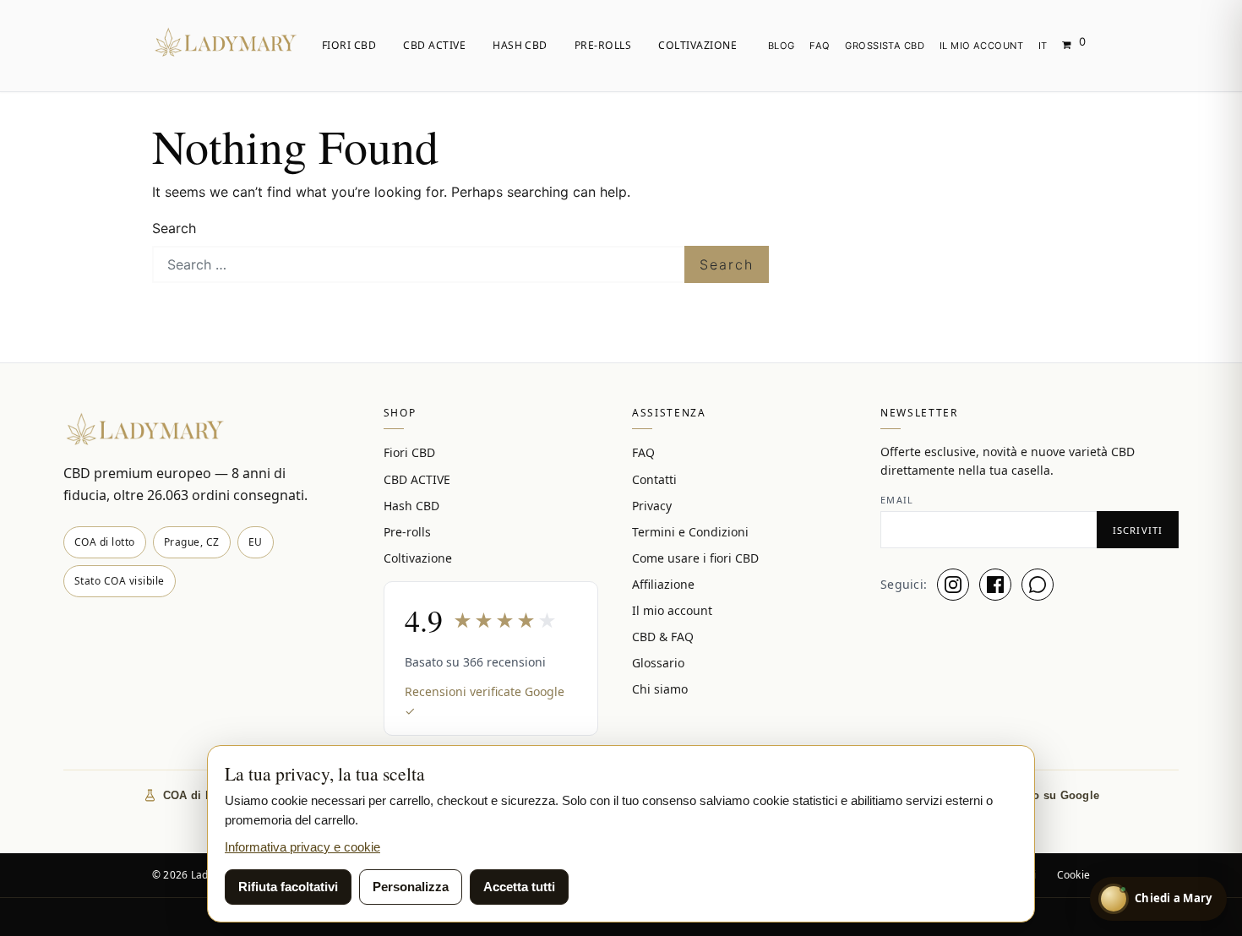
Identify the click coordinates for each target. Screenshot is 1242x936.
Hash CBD (520, 45)
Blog (781, 46)
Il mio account (981, 46)
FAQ (819, 46)
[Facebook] (995, 585)
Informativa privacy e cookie (302, 847)
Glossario (658, 663)
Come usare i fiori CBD (695, 558)
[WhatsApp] (1037, 585)
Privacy (652, 506)
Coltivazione (697, 45)
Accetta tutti (519, 886)
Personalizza (411, 886)
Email (897, 499)
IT (1043, 46)
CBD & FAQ (663, 637)
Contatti (654, 479)
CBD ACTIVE (434, 45)
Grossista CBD (884, 46)
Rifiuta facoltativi (288, 886)
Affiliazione (663, 584)
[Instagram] (953, 585)
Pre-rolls (603, 45)
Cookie (1073, 875)
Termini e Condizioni (690, 532)
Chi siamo (660, 689)
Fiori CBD (349, 45)
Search (174, 228)
